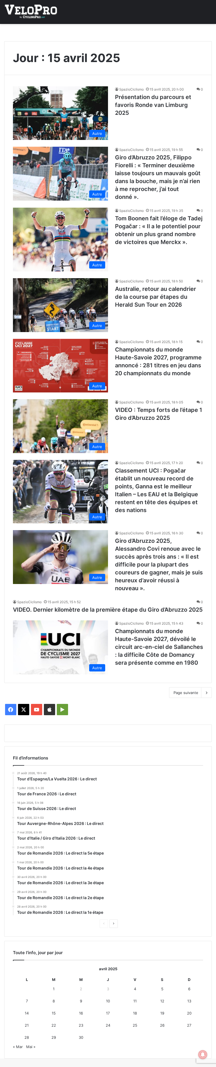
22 (53, 1025)
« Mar (18, 1046)
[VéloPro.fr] (31, 12)
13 (189, 1001)
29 (53, 1037)
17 (108, 1013)
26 (162, 1025)
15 (54, 1013)
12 (162, 1001)
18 (135, 1013)
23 (81, 1025)
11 (135, 1001)
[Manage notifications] (202, 1054)
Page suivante (186, 692)
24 (108, 1025)
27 (189, 1025)
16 (81, 1013)
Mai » (30, 1046)
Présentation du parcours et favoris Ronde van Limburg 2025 (153, 105)
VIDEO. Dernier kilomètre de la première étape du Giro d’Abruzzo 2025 (108, 609)
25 (135, 1025)
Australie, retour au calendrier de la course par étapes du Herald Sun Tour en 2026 (155, 297)
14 (27, 1013)
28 (26, 1037)
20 (189, 1013)
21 (27, 1025)
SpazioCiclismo (131, 89)
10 (108, 1001)
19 (162, 1013)
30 (81, 1037)
